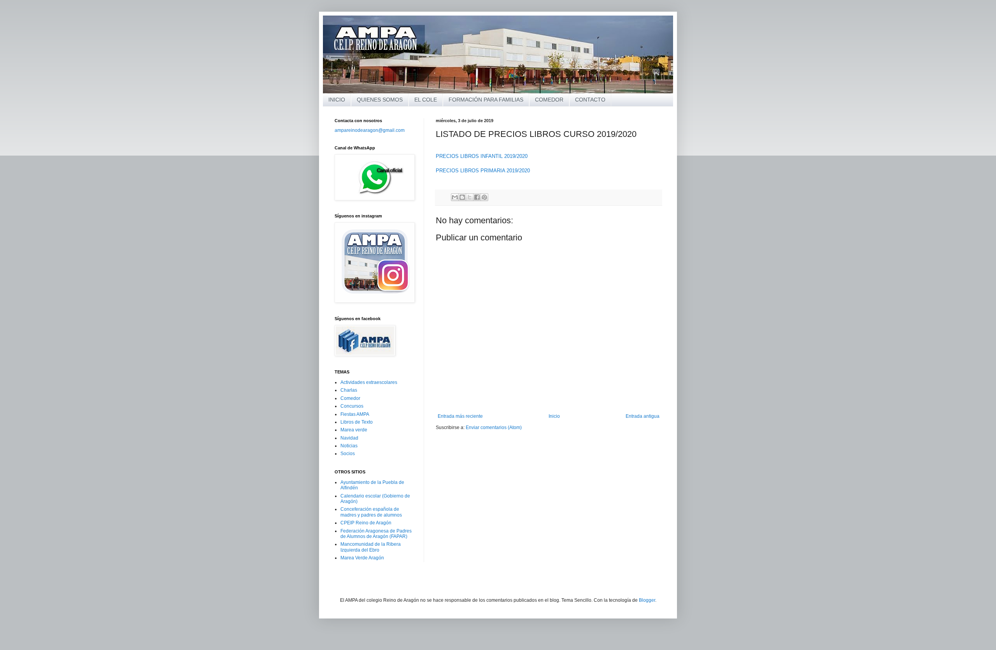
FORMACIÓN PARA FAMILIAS (486, 99)
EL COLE (425, 99)
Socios (347, 453)
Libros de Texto (356, 422)
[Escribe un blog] (462, 197)
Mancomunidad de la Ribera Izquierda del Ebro (370, 546)
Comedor (350, 398)
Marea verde (353, 430)
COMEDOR (549, 99)
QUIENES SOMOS (380, 99)
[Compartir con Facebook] (477, 197)
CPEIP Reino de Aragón (365, 523)
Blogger (647, 600)
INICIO (336, 99)
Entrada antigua (642, 416)
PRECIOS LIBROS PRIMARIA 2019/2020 (483, 170)
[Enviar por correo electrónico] (455, 197)
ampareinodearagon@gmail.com (370, 130)
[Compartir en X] (469, 197)
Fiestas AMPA (354, 414)
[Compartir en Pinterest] (484, 197)
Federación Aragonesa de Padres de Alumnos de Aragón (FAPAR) (376, 533)
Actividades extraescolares (368, 382)
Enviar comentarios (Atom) (494, 427)
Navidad (349, 438)
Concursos (351, 406)
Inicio (554, 416)
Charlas (348, 390)
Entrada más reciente (460, 416)
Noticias (349, 446)
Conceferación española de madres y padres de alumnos (371, 511)
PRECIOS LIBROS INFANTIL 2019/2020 (482, 156)
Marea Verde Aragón (362, 558)
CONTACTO (590, 99)
